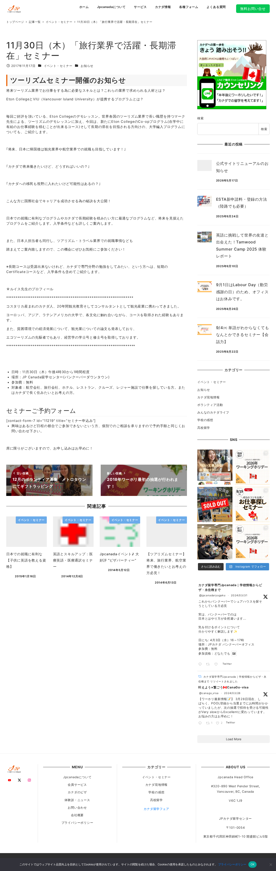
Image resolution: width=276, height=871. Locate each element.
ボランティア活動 (210, 405)
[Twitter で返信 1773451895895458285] (201, 723)
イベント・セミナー (58, 66)
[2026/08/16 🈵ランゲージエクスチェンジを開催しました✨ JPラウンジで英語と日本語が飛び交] (214, 541)
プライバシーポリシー (77, 822)
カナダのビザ (77, 792)
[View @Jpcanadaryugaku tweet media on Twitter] (234, 653)
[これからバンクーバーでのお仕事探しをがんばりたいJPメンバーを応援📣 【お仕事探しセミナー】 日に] (252, 504)
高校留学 (203, 427)
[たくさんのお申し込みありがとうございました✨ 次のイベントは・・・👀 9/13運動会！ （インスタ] (214, 504)
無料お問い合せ (253, 8)
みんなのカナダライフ (213, 412)
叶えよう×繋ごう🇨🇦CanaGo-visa (223, 687)
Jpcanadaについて (77, 777)
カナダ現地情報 (208, 397)
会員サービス (77, 784)
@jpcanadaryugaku (212, 595)
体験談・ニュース (77, 800)
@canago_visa (209, 693)
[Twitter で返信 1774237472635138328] (201, 664)
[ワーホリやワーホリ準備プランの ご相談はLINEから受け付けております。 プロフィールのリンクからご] (252, 467)
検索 (200, 118)
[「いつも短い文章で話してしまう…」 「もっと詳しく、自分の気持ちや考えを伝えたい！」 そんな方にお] (214, 467)
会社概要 (77, 815)
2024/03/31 (239, 595)
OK (253, 864)
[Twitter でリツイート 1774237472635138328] (209, 664)
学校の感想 (205, 420)
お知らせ (87, 66)
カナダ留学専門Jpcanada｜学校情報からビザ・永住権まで (230, 587)
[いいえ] (270, 864)
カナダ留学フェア (156, 809)
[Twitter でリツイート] (199, 676)
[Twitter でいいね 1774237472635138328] (217, 664)
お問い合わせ (77, 807)
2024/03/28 (232, 693)
